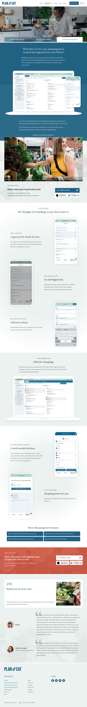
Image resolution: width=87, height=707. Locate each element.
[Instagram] (63, 680)
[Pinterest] (60, 680)
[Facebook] (52, 680)
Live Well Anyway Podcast (26, 650)
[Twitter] (56, 680)
